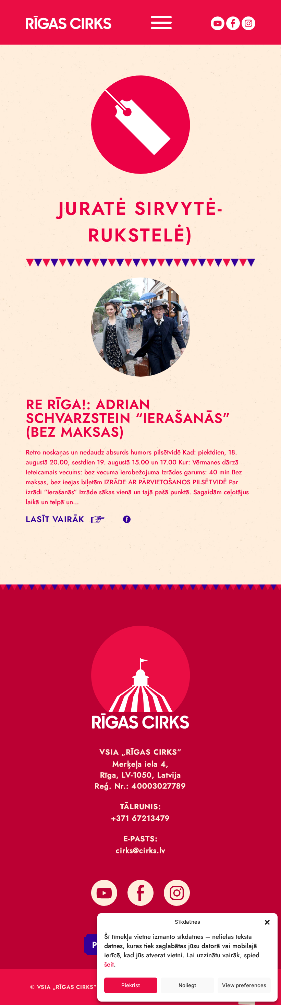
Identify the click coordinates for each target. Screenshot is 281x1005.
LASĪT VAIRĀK (55, 519)
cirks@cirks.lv (140, 850)
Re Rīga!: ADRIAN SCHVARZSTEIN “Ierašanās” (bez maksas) (128, 418)
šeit (109, 964)
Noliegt (187, 985)
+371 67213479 (140, 818)
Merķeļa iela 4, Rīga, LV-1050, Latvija (140, 769)
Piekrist (130, 985)
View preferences (244, 985)
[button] (267, 921)
